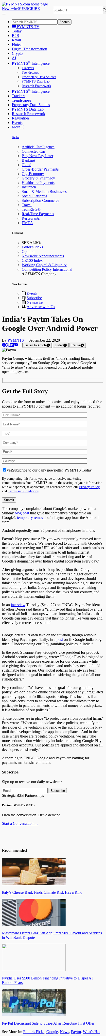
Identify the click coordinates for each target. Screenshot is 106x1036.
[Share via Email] (16, 345)
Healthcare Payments (38, 182)
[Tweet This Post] (8, 345)
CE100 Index (32, 260)
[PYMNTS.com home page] (25, 4)
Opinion (28, 251)
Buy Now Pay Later (37, 156)
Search (64, 22)
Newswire (10, 8)
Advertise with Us (41, 307)
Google (52, 1032)
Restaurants (31, 218)
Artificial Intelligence (38, 147)
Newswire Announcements (43, 256)
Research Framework (36, 86)
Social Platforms (34, 196)
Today (17, 31)
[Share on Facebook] (4, 345)
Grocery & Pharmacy (38, 178)
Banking (28, 160)
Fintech (17, 44)
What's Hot (91, 1032)
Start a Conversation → (20, 823)
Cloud (26, 165)
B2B (15, 35)
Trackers (28, 68)
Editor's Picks (32, 247)
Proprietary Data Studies (39, 77)
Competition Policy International (47, 269)
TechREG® (31, 209)
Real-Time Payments (38, 214)
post (59, 639)
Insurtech (29, 187)
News (64, 1032)
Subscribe (34, 298)
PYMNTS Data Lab (36, 81)
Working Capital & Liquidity (44, 265)
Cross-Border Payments (40, 169)
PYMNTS (16, 340)
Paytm (76, 1032)
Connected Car (33, 151)
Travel (27, 205)
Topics (15, 137)
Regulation (20, 118)
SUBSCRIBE (29, 8)
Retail (16, 40)
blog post (22, 513)
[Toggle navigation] (4, 14)
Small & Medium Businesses (44, 191)
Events (17, 122)
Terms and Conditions (23, 491)
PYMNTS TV (27, 27)
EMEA (27, 223)
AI (14, 58)
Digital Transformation (29, 49)
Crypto (17, 53)
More (16, 127)
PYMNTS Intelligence (31, 63)
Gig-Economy (33, 174)
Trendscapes (30, 72)
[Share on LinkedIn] (12, 345)
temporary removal (31, 517)
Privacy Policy (89, 487)
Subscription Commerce (40, 200)
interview (18, 605)
